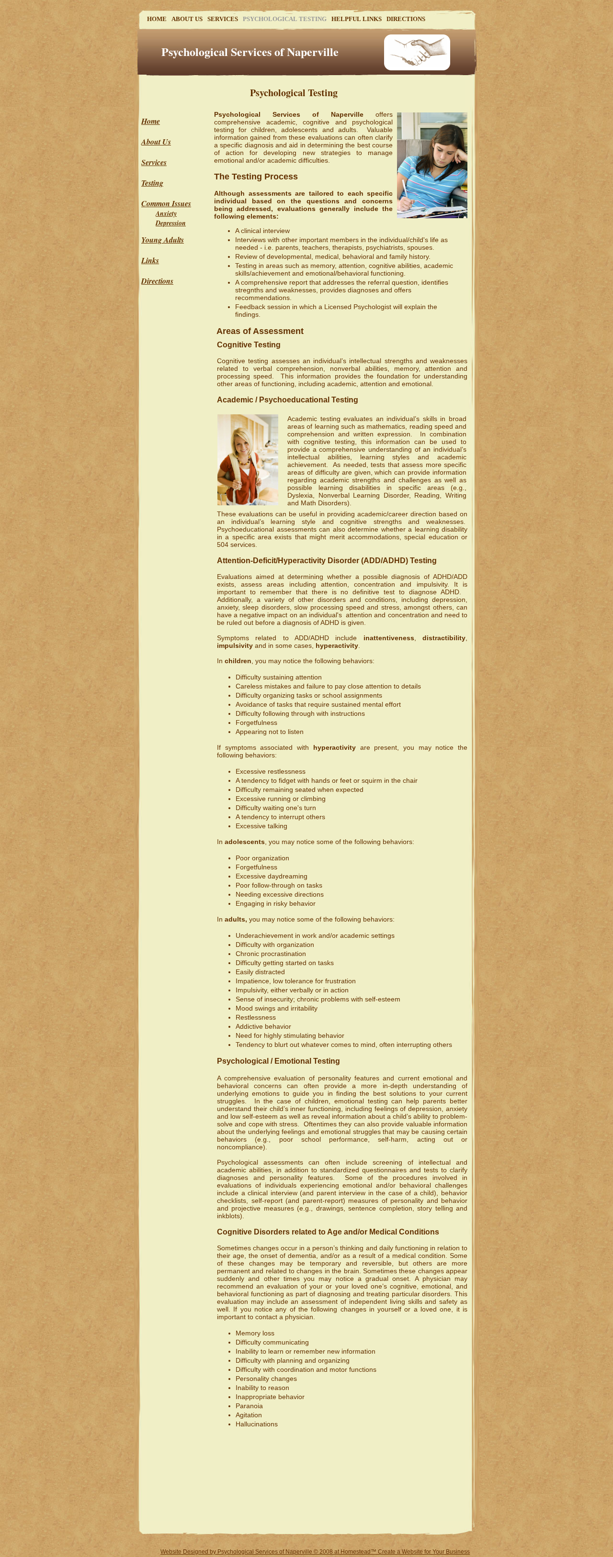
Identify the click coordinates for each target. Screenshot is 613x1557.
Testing (152, 183)
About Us (156, 141)
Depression (171, 223)
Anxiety (166, 213)
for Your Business (446, 1551)
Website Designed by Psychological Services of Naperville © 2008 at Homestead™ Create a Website (291, 1551)
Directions (157, 281)
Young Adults (162, 239)
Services (154, 162)
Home (150, 121)
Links (150, 260)
